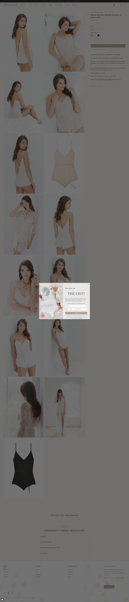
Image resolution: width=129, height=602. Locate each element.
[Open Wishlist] (2, 599)
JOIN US (76, 313)
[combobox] (66, 309)
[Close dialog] (88, 284)
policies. (80, 318)
